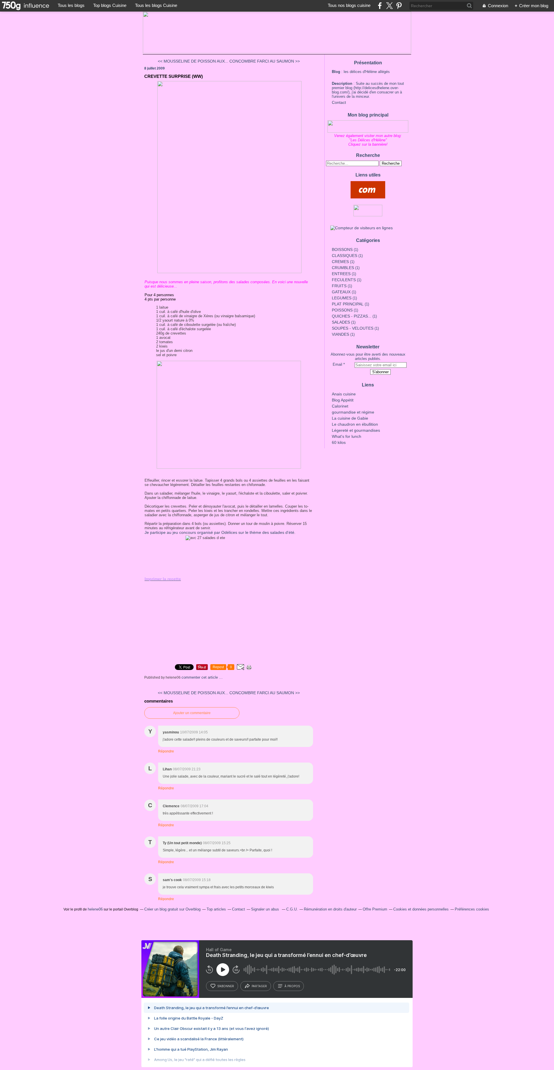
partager (259, 986)
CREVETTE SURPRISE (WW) (173, 76)
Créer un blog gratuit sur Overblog (172, 909)
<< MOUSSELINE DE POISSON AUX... (193, 61)
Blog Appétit (342, 400)
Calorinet (340, 406)
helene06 (95, 909)
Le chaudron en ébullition (355, 424)
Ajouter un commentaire (192, 713)
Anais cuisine (344, 394)
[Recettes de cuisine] (368, 189)
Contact (339, 102)
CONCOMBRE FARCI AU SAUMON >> (264, 61)
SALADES (341, 322)
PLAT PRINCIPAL (348, 304)
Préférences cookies (472, 909)
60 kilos (339, 442)
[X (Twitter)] (389, 5)
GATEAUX (341, 292)
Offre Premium (375, 909)
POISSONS (342, 310)
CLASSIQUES (344, 255)
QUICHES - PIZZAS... (351, 316)
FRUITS (339, 286)
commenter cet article (200, 677)
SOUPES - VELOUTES (352, 328)
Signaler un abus (265, 909)
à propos (292, 986)
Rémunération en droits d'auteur (330, 909)
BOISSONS (342, 249)
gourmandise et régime (353, 412)
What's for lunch (346, 436)
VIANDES (340, 334)
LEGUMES (341, 298)
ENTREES (341, 273)
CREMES (340, 261)
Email (337, 364)
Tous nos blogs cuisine (349, 5)
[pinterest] (399, 5)
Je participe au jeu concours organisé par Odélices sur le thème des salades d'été (219, 532)
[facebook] (379, 5)
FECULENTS (344, 279)
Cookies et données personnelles (421, 909)
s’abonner (225, 986)
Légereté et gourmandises (356, 430)
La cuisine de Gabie (350, 418)
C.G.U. (292, 909)
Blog (336, 72)
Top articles (216, 909)
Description (342, 83)
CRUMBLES (343, 267)
